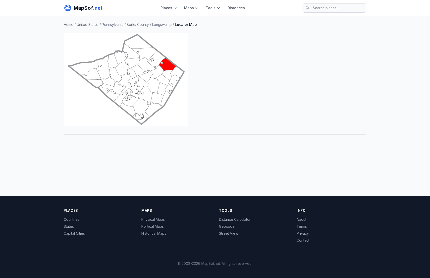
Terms (302, 226)
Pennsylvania (112, 24)
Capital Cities (74, 233)
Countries (71, 219)
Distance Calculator (235, 219)
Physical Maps (153, 219)
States (69, 226)
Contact (303, 240)
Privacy (303, 233)
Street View (228, 233)
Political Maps (152, 226)
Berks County (138, 24)
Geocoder (227, 226)
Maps (189, 8)
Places (166, 8)
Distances (236, 8)
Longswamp (162, 24)
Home (68, 24)
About (301, 219)
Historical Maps (153, 233)
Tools (210, 8)
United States (88, 24)
